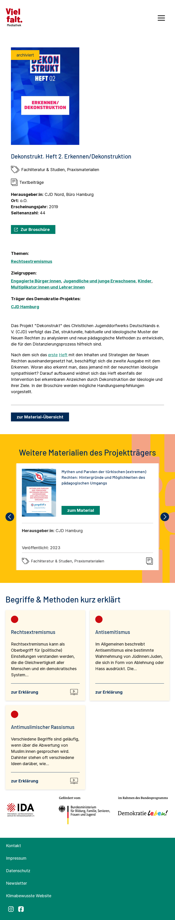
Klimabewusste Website (28, 895)
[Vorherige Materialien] (10, 517)
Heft (63, 354)
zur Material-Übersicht (40, 417)
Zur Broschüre (35, 229)
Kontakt (13, 845)
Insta (11, 909)
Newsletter (16, 883)
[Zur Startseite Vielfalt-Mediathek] (14, 17)
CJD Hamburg (25, 306)
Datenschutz (18, 870)
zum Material (80, 510)
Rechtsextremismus (31, 261)
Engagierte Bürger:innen (36, 281)
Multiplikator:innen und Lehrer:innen (48, 287)
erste (53, 354)
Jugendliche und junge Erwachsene (99, 281)
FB (21, 909)
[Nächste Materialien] (165, 517)
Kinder (145, 281)
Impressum (16, 858)
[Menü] (161, 19)
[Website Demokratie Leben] (141, 810)
